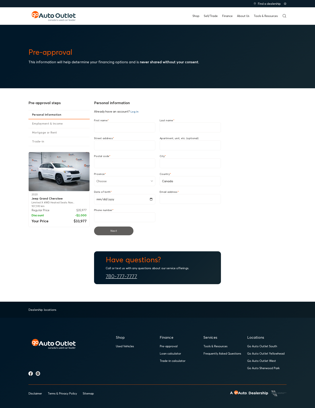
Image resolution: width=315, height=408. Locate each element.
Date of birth (103, 191)
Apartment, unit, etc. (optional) (179, 138)
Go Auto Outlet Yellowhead (266, 353)
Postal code (102, 156)
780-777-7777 (121, 276)
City (163, 156)
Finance (227, 16)
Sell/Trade (211, 16)
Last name (167, 120)
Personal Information (46, 114)
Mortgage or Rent (44, 132)
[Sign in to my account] (285, 3)
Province (100, 174)
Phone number (104, 210)
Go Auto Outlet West (261, 361)
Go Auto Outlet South (262, 346)
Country (165, 174)
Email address (169, 191)
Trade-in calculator (172, 361)
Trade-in (38, 141)
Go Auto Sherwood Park (263, 368)
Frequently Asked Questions (222, 353)
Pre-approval (169, 346)
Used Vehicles (125, 346)
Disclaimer (35, 393)
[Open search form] (284, 16)
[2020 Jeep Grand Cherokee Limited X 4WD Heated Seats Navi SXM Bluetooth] (59, 171)
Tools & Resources (266, 16)
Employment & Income (47, 123)
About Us (243, 16)
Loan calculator (170, 353)
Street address (104, 138)
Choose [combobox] (101, 181)
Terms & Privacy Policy (62, 393)
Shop (195, 16)
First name (101, 120)
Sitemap (88, 393)
